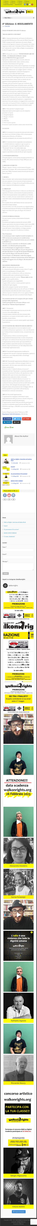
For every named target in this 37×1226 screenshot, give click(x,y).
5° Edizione (5, 2)
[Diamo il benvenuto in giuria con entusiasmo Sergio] (18, 1163)
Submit (5, 573)
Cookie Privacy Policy (8, 4)
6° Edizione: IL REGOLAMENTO (17, 23)
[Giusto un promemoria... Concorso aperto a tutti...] (18, 1132)
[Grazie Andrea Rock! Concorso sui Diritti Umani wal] (18, 1039)
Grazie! (13, 467)
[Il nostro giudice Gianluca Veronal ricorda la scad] (18, 977)
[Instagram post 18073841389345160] (18, 760)
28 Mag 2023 (16, 469)
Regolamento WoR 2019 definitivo (11, 414)
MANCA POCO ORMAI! (17, 481)
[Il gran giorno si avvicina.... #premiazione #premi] (18, 698)
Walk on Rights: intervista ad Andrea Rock (21, 459)
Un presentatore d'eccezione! (19, 474)
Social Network (18, 4)
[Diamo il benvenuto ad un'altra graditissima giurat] (18, 853)
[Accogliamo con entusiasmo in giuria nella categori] (18, 1194)
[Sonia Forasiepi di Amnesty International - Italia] (18, 884)
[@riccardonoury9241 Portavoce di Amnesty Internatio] (18, 1070)
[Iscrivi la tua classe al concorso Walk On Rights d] (18, 1101)
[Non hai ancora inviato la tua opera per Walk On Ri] (18, 946)
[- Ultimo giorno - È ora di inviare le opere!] (18, 791)
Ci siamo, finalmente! (9, 536)
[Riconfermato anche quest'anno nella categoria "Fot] (18, 1008)
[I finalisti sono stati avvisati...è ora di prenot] (18, 636)
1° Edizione (5, 1)
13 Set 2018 (7, 26)
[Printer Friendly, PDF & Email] (9, 428)
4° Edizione (26, 1)
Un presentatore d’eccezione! (11, 529)
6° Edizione (12, 2)
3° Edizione (19, 1)
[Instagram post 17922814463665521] (18, 729)
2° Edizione (12, 1)
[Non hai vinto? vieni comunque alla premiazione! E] (18, 605)
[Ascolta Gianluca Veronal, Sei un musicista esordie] (18, 822)
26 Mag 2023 (16, 476)
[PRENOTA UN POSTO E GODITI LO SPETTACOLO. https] (18, 667)
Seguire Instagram (19, 1211)
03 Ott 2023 (15, 463)
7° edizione (19, 2)
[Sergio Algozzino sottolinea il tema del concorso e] (18, 915)
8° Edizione (26, 2)
